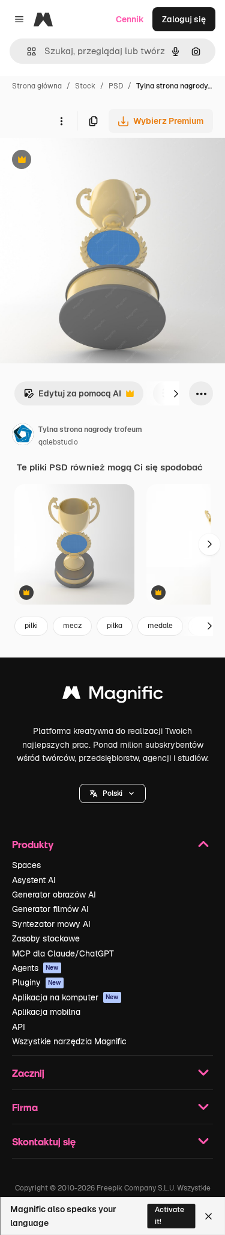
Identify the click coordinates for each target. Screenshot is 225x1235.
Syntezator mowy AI (51, 924)
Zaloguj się (184, 19)
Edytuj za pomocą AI (72, 396)
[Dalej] (176, 393)
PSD (116, 86)
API (18, 1026)
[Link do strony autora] (23, 436)
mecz (72, 625)
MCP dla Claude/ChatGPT (63, 953)
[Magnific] (112, 695)
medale (160, 625)
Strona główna (37, 86)
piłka (114, 625)
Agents (35, 967)
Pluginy (36, 982)
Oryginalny (83, 161)
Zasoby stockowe (46, 938)
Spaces (26, 865)
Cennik (130, 19)
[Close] (208, 1216)
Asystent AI (34, 880)
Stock (85, 86)
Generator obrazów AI (54, 894)
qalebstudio (58, 442)
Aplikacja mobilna (46, 1011)
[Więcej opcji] (61, 121)
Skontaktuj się (44, 1141)
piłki (31, 625)
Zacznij (28, 1073)
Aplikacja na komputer (65, 997)
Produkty (32, 844)
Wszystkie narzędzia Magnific (69, 1041)
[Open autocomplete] (26, 51)
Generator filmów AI (50, 909)
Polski (112, 793)
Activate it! (169, 1215)
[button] (112, 793)
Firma (25, 1107)
